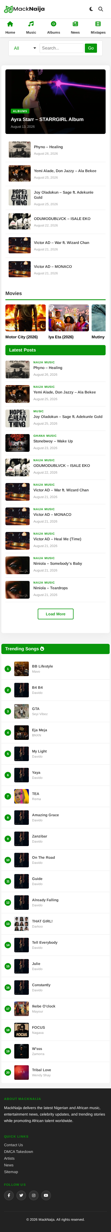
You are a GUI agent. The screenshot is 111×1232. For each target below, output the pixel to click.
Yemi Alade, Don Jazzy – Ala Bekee (65, 171)
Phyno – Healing (48, 147)
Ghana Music (45, 435)
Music (38, 411)
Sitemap (11, 1172)
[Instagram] (34, 1195)
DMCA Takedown (18, 1151)
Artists (9, 1158)
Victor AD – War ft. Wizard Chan (61, 242)
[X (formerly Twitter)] (21, 1195)
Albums (20, 111)
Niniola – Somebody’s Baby (57, 563)
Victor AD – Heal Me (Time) (57, 539)
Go (91, 48)
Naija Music (44, 362)
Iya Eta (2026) (61, 337)
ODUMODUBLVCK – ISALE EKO (62, 218)
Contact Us (13, 1145)
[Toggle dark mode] (91, 9)
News (8, 1165)
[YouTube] (46, 1195)
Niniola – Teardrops (50, 588)
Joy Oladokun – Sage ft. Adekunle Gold (67, 416)
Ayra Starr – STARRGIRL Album (47, 119)
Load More (55, 614)
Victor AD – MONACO (53, 266)
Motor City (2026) (21, 337)
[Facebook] (9, 1195)
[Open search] (100, 9)
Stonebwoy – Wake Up (53, 441)
